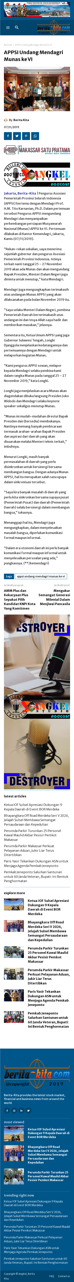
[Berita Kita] (6, 120)
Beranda (8, 45)
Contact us (64, 1276)
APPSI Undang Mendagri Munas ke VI (41, 576)
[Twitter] (17, 136)
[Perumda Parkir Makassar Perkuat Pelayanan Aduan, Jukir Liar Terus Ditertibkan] (14, 974)
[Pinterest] (26, 136)
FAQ (51, 1276)
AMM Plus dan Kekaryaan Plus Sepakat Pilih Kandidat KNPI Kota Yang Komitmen (20, 599)
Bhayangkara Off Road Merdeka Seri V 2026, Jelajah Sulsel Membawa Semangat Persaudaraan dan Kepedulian (36, 820)
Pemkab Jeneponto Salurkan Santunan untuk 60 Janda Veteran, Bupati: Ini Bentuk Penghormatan (36, 876)
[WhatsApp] (35, 136)
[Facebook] (8, 136)
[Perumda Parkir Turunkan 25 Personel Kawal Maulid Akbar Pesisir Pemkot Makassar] (14, 952)
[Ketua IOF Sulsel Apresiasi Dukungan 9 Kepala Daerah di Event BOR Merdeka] (14, 904)
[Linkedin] (21, 1110)
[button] (17, 28)
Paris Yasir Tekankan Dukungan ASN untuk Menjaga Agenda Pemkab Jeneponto (31, 1250)
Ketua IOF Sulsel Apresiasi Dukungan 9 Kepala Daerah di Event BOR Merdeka (48, 1133)
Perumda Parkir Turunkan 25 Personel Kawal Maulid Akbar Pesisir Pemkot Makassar (32, 835)
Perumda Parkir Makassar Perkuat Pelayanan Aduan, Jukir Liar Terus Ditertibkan (29, 850)
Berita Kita (21, 120)
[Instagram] (14, 1110)
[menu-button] (8, 28)
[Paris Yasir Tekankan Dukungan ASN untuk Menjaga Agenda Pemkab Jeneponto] (14, 995)
